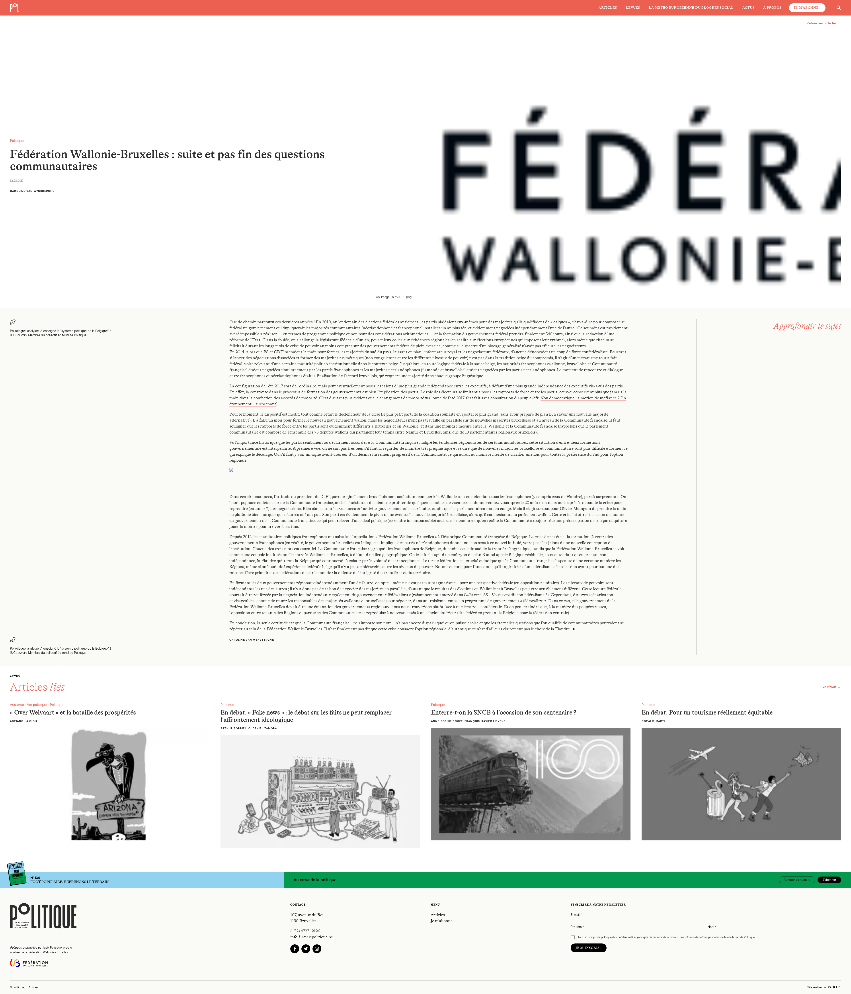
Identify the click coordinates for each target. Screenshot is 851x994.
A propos (772, 8)
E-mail (576, 914)
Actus (748, 8)
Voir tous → (831, 687)
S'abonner (829, 879)
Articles (608, 8)
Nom (712, 927)
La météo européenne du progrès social (691, 8)
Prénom (577, 927)
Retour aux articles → (823, 23)
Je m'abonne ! (807, 8)
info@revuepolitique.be (311, 937)
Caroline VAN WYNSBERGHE (32, 191)
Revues (633, 8)
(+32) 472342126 (305, 931)
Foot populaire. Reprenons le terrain (69, 880)
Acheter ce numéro (797, 879)
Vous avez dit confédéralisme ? (519, 594)
